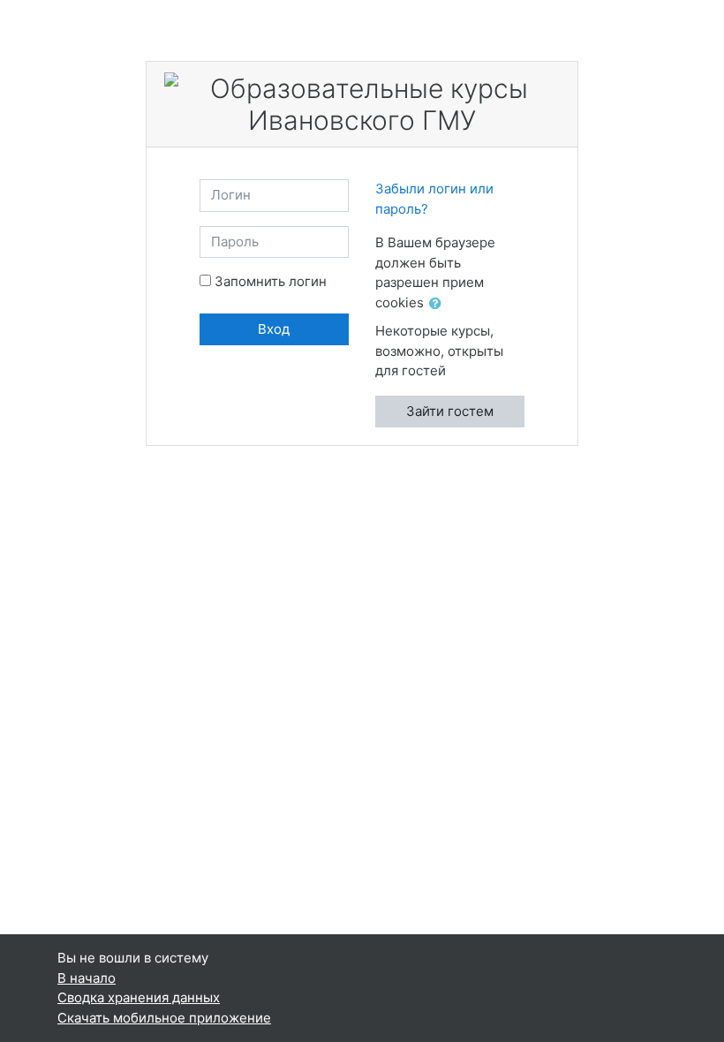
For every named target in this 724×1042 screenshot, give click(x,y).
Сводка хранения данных (138, 997)
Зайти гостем (450, 411)
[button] (438, 304)
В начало (86, 978)
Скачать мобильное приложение (164, 1017)
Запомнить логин (271, 281)
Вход (274, 329)
